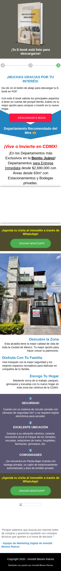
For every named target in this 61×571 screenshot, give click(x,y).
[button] (30, 204)
